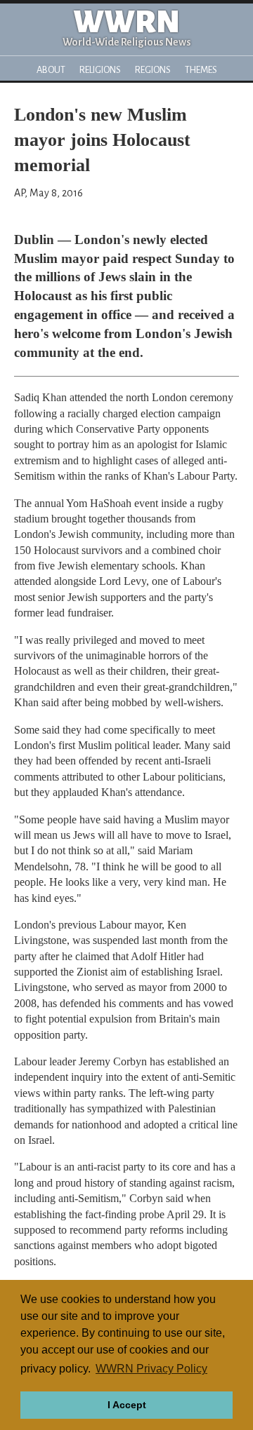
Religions (100, 70)
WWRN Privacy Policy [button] (151, 1369)
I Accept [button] (127, 1404)
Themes (201, 70)
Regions (153, 70)
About (51, 70)
